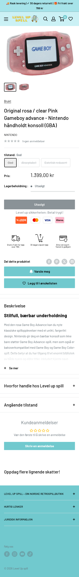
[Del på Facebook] (49, 261)
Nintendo (10, 135)
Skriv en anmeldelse (39, 446)
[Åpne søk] (45, 19)
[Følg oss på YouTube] (22, 554)
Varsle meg (42, 271)
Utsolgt (39, 204)
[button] (70, 18)
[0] (61, 18)
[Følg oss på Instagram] (14, 554)
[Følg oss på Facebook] (7, 554)
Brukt (7, 101)
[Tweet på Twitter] (64, 261)
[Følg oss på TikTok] (30, 554)
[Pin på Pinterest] (57, 261)
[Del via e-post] (72, 261)
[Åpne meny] (6, 19)
